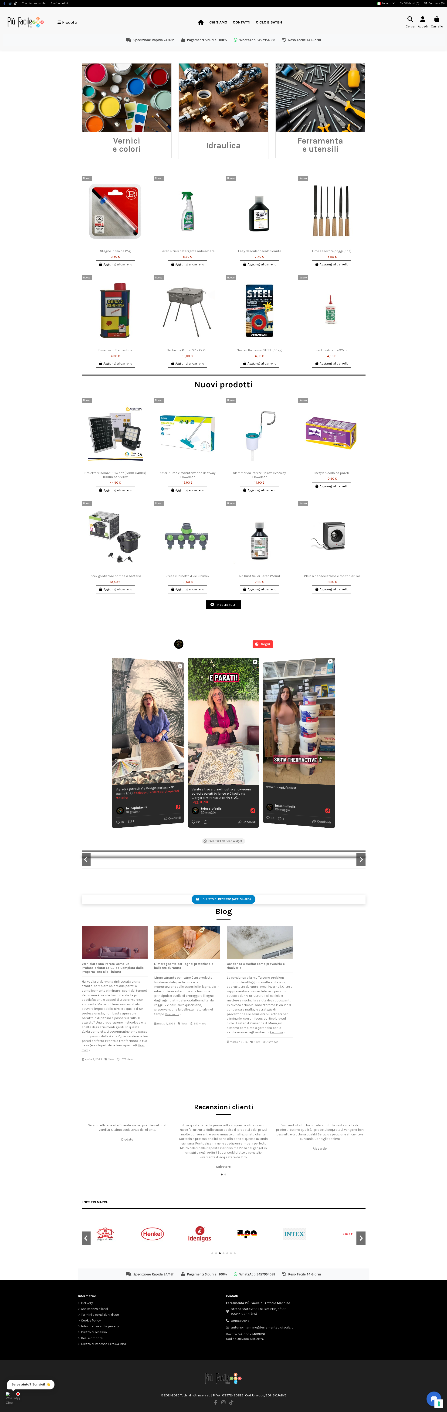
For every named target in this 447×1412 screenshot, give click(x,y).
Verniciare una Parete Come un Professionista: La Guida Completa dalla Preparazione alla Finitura (113, 968)
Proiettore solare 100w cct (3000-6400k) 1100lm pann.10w (115, 475)
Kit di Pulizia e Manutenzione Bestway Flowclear (187, 475)
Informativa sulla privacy (100, 1326)
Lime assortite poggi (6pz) (331, 251)
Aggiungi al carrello (117, 264)
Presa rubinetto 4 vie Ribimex (187, 576)
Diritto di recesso (94, 1332)
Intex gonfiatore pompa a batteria (115, 576)
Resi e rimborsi (92, 1338)
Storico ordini (59, 3)
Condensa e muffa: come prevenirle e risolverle (256, 966)
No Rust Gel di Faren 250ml (259, 576)
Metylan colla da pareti (331, 473)
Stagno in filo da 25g (115, 251)
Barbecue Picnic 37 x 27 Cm (187, 350)
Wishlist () (412, 3)
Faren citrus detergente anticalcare (187, 251)
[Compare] (145, 190)
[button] (222, 1174)
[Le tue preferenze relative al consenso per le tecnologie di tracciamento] (438, 1403)
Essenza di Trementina (115, 350)
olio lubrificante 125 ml (332, 350)
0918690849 (240, 1321)
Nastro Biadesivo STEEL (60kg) (259, 350)
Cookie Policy (91, 1320)
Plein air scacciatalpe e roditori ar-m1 (332, 576)
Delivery (87, 1303)
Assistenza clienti (94, 1309)
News (111, 1059)
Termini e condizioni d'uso (100, 1315)
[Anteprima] (145, 199)
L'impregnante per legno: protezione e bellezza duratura (183, 966)
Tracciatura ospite (34, 3)
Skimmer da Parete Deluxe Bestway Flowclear (259, 475)
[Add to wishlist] (145, 182)
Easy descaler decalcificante (259, 251)
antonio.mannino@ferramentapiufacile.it (262, 1327)
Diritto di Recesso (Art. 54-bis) (103, 1344)
